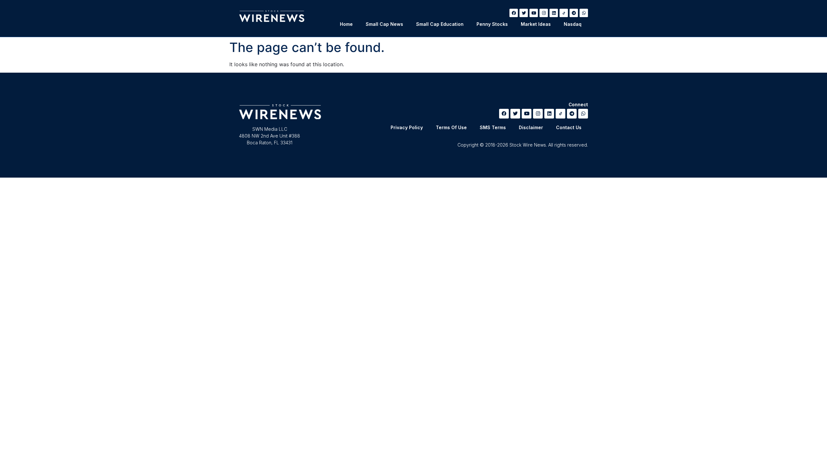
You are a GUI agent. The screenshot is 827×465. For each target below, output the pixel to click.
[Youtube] (533, 13)
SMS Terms (493, 127)
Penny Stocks (492, 24)
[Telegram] (574, 13)
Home (346, 24)
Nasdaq (572, 24)
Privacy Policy (407, 127)
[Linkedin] (554, 13)
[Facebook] (513, 13)
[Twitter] (523, 13)
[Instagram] (543, 13)
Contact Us (568, 127)
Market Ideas (536, 24)
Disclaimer (531, 127)
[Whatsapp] (584, 13)
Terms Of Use (451, 127)
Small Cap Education (440, 24)
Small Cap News (384, 24)
